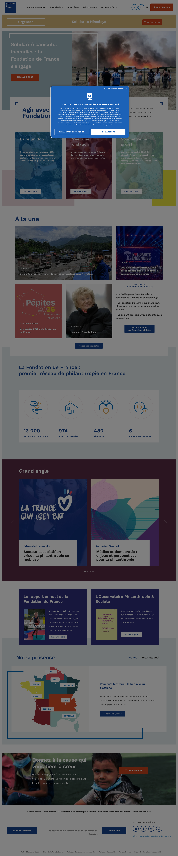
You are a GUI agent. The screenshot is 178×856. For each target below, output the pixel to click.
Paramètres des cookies (71, 132)
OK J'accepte (108, 132)
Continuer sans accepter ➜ (116, 89)
